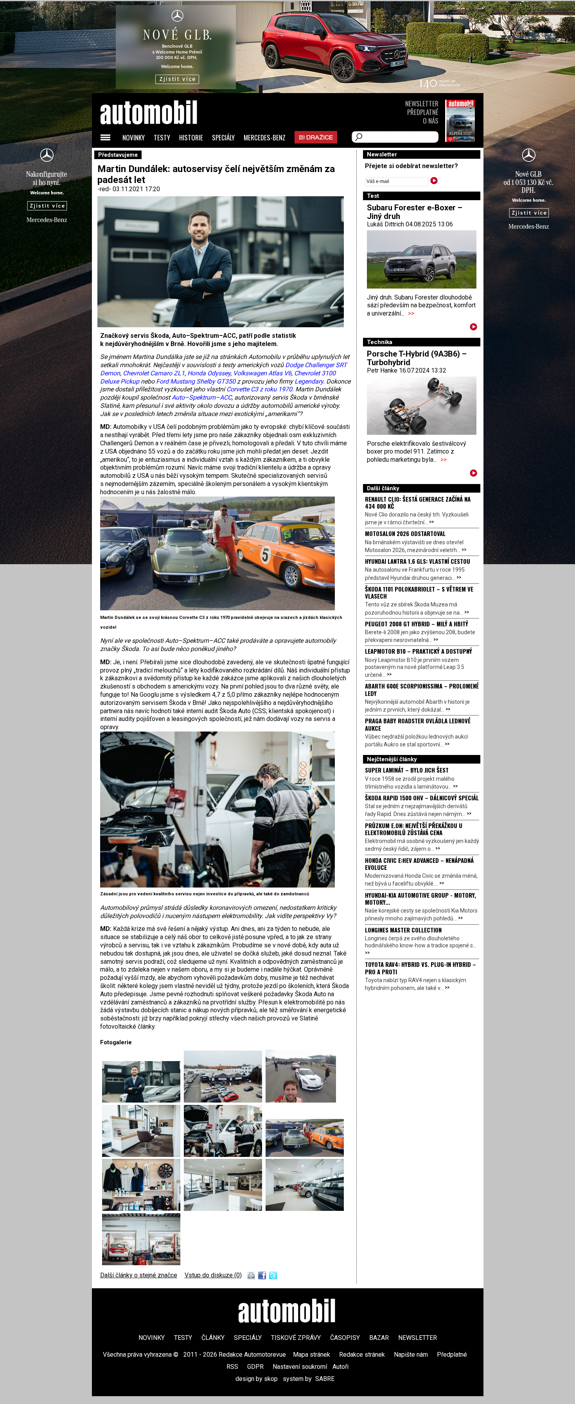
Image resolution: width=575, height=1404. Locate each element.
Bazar (379, 1337)
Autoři (340, 1366)
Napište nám (411, 1354)
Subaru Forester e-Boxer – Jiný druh (414, 212)
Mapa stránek (311, 1354)
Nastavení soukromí (300, 1366)
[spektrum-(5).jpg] (143, 1208)
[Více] (473, 328)
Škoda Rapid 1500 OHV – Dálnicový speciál (422, 797)
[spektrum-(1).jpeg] (217, 608)
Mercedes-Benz (265, 137)
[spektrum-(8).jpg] (143, 1100)
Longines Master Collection (403, 929)
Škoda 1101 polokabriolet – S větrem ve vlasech (419, 592)
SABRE (324, 1378)
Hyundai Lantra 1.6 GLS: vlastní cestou (417, 561)
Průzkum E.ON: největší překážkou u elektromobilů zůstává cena (413, 829)
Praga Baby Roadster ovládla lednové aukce (418, 724)
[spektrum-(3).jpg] (217, 885)
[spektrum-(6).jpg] (225, 1208)
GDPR (255, 1366)
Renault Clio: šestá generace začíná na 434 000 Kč (418, 502)
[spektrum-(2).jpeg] (301, 1100)
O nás (430, 121)
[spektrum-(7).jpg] (305, 1208)
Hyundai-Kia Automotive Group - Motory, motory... (420, 898)
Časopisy (345, 1337)
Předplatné (422, 112)
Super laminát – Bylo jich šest (407, 770)
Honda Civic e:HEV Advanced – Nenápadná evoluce (419, 863)
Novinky (133, 137)
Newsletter (421, 103)
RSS (232, 1366)
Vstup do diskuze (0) (213, 1275)
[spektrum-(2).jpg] (143, 1154)
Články (213, 1337)
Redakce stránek (362, 1354)
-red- (105, 189)
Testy (162, 137)
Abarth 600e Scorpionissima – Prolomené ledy (422, 689)
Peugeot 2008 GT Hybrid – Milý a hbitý (416, 623)
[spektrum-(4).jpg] (141, 1263)
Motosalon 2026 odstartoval (405, 533)
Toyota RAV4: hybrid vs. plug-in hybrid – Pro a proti (420, 967)
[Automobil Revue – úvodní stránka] (159, 156)
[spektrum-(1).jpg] (225, 1100)
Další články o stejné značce (138, 1275)
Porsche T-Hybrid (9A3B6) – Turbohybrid (417, 358)
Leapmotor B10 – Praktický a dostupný (418, 651)
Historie (191, 137)
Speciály (223, 137)
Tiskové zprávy (296, 1337)
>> (411, 313)
